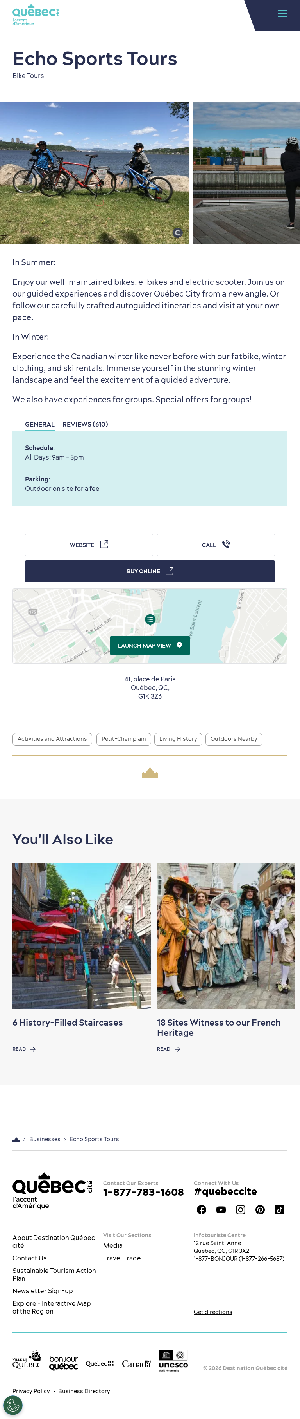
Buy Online (143, 571)
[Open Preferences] (13, 1405)
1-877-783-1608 (143, 1192)
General (40, 424)
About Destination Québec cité (53, 1241)
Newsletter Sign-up (42, 1291)
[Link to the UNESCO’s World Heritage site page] (173, 1361)
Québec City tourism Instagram (240, 1210)
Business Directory (84, 1391)
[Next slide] (279, 936)
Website (82, 544)
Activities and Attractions (52, 738)
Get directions (213, 1312)
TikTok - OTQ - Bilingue (280, 1210)
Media (113, 1245)
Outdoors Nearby (234, 738)
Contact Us (29, 1258)
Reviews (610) (85, 424)
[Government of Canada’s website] (136, 1363)
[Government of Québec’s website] (100, 1363)
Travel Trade (122, 1258)
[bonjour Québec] (63, 1363)
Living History (178, 738)
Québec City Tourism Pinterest (260, 1210)
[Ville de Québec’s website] (26, 1359)
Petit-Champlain (124, 738)
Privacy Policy (31, 1391)
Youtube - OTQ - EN (221, 1210)
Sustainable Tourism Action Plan (54, 1274)
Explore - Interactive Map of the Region (51, 1307)
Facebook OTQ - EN (201, 1210)
